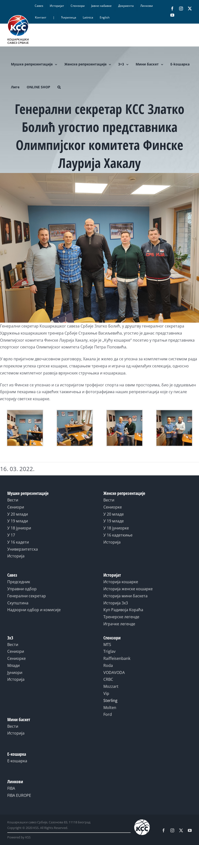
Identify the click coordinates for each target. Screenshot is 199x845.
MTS (107, 644)
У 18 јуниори (19, 528)
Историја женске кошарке (128, 588)
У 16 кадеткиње (118, 535)
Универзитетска (22, 549)
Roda (108, 665)
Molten (109, 707)
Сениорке (112, 507)
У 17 (11, 535)
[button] (59, 87)
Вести (12, 500)
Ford (107, 714)
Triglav (109, 651)
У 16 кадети (18, 542)
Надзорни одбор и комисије (34, 609)
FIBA (11, 788)
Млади (13, 665)
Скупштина (17, 603)
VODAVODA (114, 672)
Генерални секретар (26, 596)
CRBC (108, 679)
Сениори (15, 507)
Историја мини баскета (125, 596)
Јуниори (14, 672)
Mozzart (110, 686)
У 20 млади (17, 514)
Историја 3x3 (115, 603)
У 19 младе (113, 521)
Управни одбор (22, 588)
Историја (16, 556)
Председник (18, 581)
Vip (106, 693)
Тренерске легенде (121, 616)
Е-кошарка (17, 760)
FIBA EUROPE (19, 795)
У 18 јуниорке (116, 528)
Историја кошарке (120, 581)
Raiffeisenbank (116, 658)
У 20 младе (113, 514)
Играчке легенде (119, 624)
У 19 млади (17, 521)
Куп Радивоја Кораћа (123, 609)
